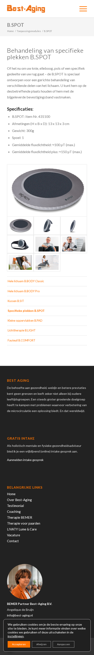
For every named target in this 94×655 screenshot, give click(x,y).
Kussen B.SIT (16, 301)
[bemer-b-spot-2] (47, 225)
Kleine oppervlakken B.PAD (25, 320)
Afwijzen (41, 644)
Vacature (13, 535)
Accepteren (19, 644)
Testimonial (15, 506)
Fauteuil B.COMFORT (21, 340)
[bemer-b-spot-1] (47, 190)
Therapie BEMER (19, 517)
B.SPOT (15, 25)
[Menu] (81, 8)
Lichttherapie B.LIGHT (22, 330)
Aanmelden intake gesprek (25, 460)
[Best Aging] (39, 8)
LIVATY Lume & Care (22, 529)
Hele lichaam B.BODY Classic (26, 281)
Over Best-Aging (19, 500)
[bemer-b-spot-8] (73, 225)
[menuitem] (81, 8)
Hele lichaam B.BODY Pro (24, 291)
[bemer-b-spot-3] (20, 244)
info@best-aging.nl (20, 615)
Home (11, 494)
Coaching (14, 511)
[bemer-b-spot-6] (20, 262)
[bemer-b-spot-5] (73, 244)
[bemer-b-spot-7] (47, 262)
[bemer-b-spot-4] (47, 244)
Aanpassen (63, 644)
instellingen (16, 636)
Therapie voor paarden (23, 523)
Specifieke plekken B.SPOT (26, 310)
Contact (13, 541)
